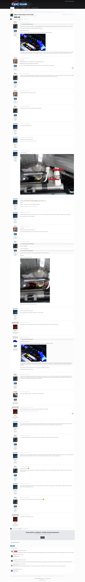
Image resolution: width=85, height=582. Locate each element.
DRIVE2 (15, 87)
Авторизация (65, 14)
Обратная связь (48, 578)
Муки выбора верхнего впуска (17, 569)
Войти (43, 537)
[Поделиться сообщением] (73, 58)
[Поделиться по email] (14, 546)
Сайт (12, 7)
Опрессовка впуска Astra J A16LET (18, 554)
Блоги (28, 7)
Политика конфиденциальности (39, 578)
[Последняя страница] (22, 19)
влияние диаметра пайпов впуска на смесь (19, 559)
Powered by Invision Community (42, 580)
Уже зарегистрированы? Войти (69, 1)
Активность (17, 7)
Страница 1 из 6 (26, 528)
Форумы (11, 9)
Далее (20, 528)
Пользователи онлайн (27, 9)
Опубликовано (25, 73)
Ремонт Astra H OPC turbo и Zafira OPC (30, 15)
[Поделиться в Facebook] (11, 546)
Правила (16, 9)
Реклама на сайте (35, 7)
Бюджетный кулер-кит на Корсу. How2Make (19, 550)
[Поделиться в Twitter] (12, 546)
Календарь (20, 9)
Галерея (23, 7)
